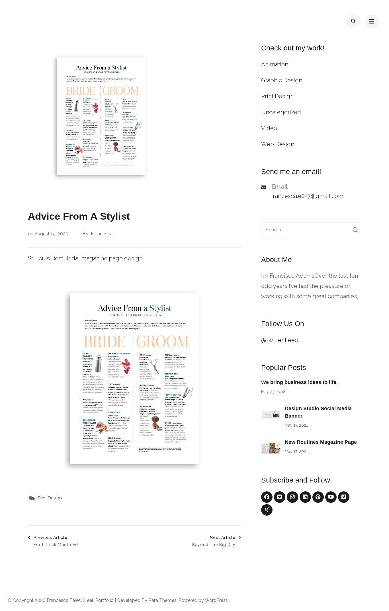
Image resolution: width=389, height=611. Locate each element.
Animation (274, 64)
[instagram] (292, 497)
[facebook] (267, 497)
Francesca (101, 233)
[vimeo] (343, 497)
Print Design (50, 497)
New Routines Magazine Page (321, 442)
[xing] (267, 510)
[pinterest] (318, 497)
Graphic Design (281, 80)
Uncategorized (281, 112)
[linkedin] (305, 497)
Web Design (277, 144)
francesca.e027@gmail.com (307, 196)
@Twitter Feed (279, 340)
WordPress (216, 600)
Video (269, 128)
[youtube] (331, 497)
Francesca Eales (64, 600)
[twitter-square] (279, 497)
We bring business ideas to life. (299, 382)
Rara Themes (162, 600)
